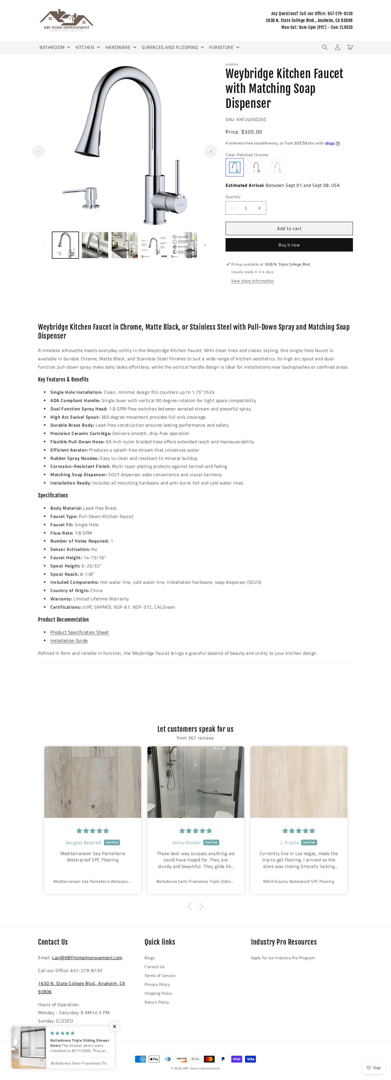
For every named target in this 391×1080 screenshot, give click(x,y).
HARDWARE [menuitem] (118, 47)
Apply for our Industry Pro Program (283, 958)
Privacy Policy (157, 984)
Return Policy (157, 1002)
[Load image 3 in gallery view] (124, 245)
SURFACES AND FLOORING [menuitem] (170, 47)
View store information (252, 281)
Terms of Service (160, 975)
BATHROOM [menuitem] (52, 47)
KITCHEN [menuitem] (85, 47)
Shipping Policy (158, 993)
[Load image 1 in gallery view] (65, 245)
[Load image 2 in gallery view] (95, 245)
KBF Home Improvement (201, 1068)
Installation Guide (69, 640)
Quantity (233, 196)
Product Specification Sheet (79, 632)
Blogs (150, 958)
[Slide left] (38, 151)
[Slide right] (210, 151)
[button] (325, 47)
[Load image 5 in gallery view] (184, 245)
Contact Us (155, 967)
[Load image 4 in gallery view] (154, 245)
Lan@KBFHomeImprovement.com (87, 957)
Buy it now (289, 245)
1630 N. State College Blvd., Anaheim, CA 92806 (309, 20)
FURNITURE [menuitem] (221, 47)
